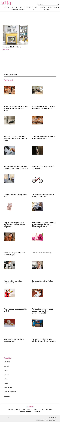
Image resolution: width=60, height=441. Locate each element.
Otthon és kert (52, 7)
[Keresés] (58, 4)
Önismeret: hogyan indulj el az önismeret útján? (14, 254)
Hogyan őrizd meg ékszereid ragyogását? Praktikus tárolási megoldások (14, 225)
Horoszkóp (46, 9)
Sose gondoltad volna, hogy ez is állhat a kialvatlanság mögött (43, 107)
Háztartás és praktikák (17, 9)
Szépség (14, 7)
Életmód (28, 7)
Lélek (35, 7)
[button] (8, 417)
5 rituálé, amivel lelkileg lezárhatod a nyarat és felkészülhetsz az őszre (16, 108)
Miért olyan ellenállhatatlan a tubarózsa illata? (14, 340)
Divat (21, 7)
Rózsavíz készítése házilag (41, 253)
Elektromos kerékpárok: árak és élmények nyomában (43, 196)
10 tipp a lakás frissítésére (12, 47)
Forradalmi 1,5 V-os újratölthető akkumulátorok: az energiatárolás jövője (15, 138)
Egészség (6, 7)
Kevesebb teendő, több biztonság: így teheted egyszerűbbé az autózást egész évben (44, 225)
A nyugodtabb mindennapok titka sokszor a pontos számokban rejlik (16, 167)
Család (43, 7)
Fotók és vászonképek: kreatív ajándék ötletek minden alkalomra (43, 340)
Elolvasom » (6, 49)
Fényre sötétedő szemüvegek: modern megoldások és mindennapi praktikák (42, 311)
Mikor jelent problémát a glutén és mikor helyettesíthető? (44, 137)
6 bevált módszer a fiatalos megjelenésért (13, 282)
